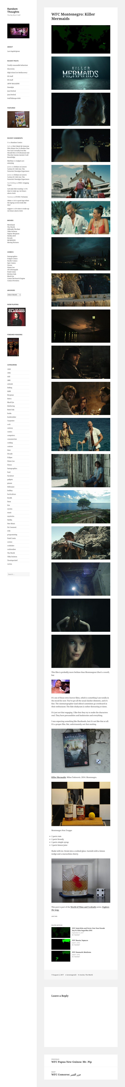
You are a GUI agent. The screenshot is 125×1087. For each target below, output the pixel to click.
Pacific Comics (12, 261)
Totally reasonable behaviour (17, 65)
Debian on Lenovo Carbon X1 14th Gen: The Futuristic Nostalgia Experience (18, 169)
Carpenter (11, 421)
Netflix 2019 (11, 236)
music (9, 513)
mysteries (10, 516)
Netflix (9, 520)
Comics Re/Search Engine (16, 278)
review (9, 542)
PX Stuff (10, 76)
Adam (9, 201)
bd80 (9, 391)
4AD (8, 377)
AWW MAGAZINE (13, 84)
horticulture (11, 494)
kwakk (9, 498)
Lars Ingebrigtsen (13, 51)
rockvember (11, 549)
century (10, 428)
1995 (9, 373)
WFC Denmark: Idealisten (81, 952)
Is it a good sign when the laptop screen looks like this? (18, 203)
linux (9, 502)
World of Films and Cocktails (83, 907)
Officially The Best (13, 229)
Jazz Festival (11, 91)
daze (9, 450)
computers (11, 435)
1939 (9, 369)
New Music (11, 524)
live (8, 505)
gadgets (10, 479)
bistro (9, 399)
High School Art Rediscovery (17, 73)
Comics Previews (13, 281)
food (8, 472)
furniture (10, 476)
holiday (10, 490)
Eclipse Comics (12, 259)
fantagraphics (12, 468)
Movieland (11, 225)
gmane (9, 483)
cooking (10, 443)
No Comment (11, 527)
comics (9, 432)
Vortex (9, 265)
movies (9, 509)
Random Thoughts (13, 10)
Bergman (10, 395)
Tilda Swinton (12, 231)
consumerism (12, 439)
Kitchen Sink (11, 274)
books (9, 413)
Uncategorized (12, 560)
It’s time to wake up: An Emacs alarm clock (17, 191)
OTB (8, 531)
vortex (9, 564)
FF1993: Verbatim (21, 197)
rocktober (10, 546)
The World (11, 227)
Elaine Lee (11, 267)
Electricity (11, 69)
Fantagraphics (12, 256)
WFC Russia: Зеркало (80, 940)
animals (10, 384)
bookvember (11, 417)
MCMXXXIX (11, 240)
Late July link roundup (15, 189)
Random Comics (16, 142)
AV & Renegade (12, 270)
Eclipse (9, 457)
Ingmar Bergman (13, 234)
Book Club (10, 410)
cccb (8, 424)
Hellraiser (10, 487)
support (10, 209)
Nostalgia (10, 87)
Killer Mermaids (58, 777)
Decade (10, 238)
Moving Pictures (13, 242)
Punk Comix (11, 272)
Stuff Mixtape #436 (13, 98)
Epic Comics (11, 263)
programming (12, 535)
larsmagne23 (71, 975)
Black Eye (10, 276)
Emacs (9, 465)
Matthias (10, 161)
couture (10, 446)
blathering (11, 406)
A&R (8, 380)
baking (9, 388)
